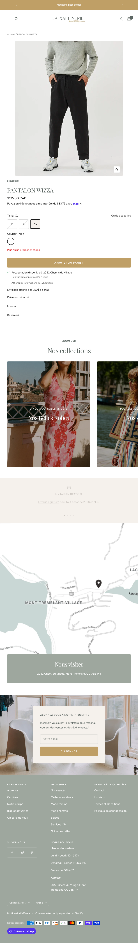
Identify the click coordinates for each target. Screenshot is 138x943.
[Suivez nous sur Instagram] (22, 852)
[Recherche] (16, 18)
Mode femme (59, 804)
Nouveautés (58, 790)
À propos (12, 790)
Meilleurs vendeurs (62, 797)
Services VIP (58, 824)
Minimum (13, 181)
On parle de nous (17, 817)
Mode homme (59, 810)
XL (35, 223)
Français (38, 902)
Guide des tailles (121, 215)
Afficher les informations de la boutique (32, 283)
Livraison (99, 797)
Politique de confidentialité (110, 810)
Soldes (55, 817)
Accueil (11, 34)
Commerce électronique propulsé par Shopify (59, 913)
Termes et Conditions (107, 804)
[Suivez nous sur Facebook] (12, 852)
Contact (99, 790)
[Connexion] (121, 18)
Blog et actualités (17, 810)
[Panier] (129, 18)
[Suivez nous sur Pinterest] (32, 852)
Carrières (12, 797)
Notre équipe (15, 804)
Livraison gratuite (48, 502)
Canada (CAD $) (18, 902)
